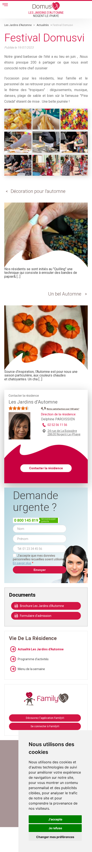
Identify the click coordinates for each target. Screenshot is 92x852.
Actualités (43, 25)
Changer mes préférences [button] (55, 837)
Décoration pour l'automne (38, 191)
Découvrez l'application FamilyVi (45, 717)
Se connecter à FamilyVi (45, 726)
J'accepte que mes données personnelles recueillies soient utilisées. (39, 559)
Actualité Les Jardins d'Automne (41, 649)
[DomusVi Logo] (46, 6)
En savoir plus (22, 563)
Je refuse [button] (55, 828)
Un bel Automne (64, 294)
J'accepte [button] (55, 819)
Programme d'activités (33, 659)
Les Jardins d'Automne (18, 25)
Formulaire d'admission (35, 615)
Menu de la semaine (31, 669)
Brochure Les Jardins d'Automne (42, 606)
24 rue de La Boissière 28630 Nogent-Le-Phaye (63, 432)
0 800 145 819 (26, 520)
